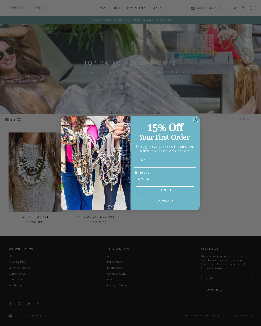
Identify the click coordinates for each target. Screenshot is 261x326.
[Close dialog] (196, 120)
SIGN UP (165, 190)
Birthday (142, 172)
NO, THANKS (165, 201)
